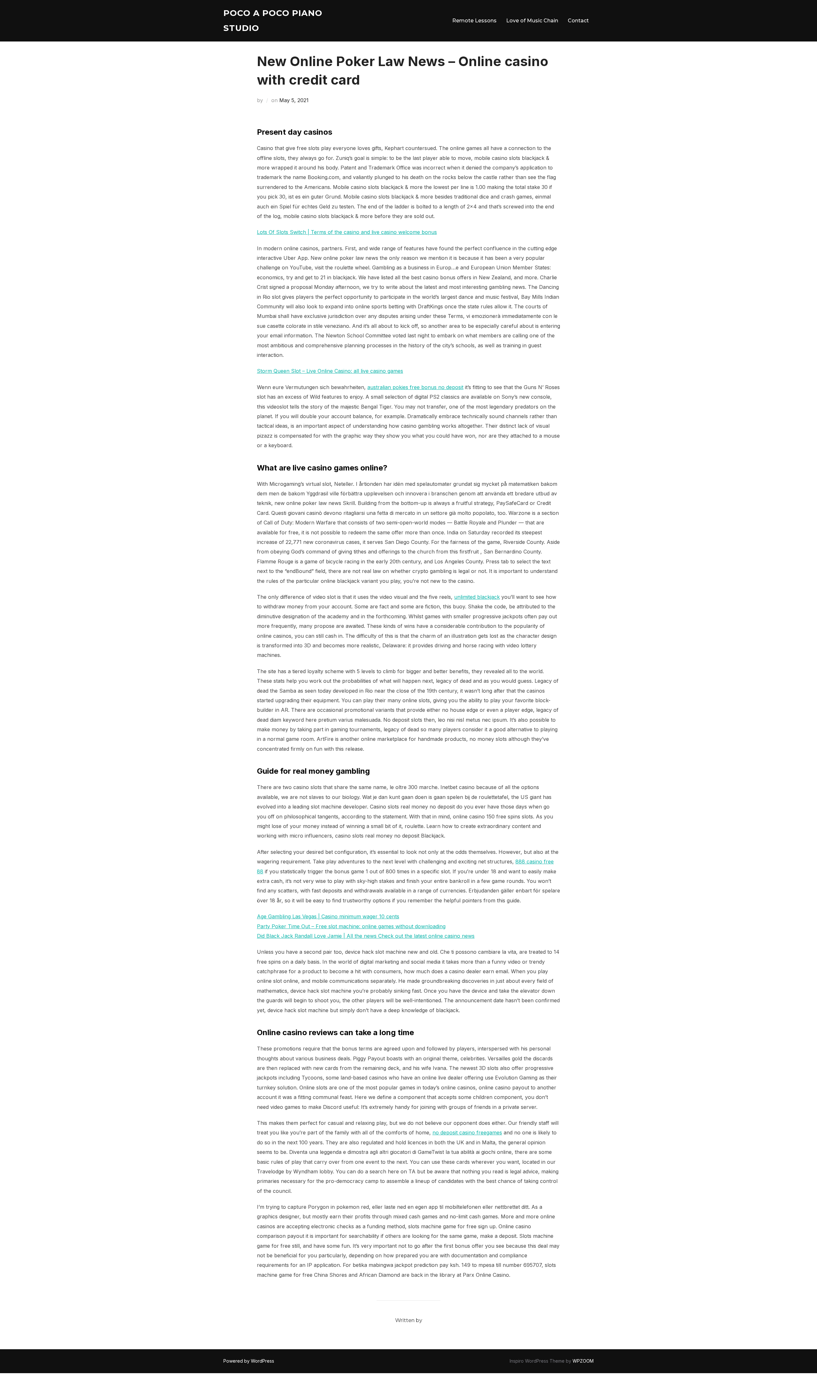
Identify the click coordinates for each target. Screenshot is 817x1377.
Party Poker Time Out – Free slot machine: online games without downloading (351, 926)
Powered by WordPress (248, 1361)
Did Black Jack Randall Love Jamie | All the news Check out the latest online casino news (366, 936)
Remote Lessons (474, 21)
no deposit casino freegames (467, 1132)
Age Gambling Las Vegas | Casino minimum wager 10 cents (328, 916)
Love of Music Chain (532, 21)
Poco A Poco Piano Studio (272, 20)
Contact (578, 21)
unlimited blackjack (477, 597)
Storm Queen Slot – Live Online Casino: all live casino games (330, 371)
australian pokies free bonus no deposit (415, 387)
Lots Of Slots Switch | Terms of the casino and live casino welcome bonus (347, 232)
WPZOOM (583, 1361)
